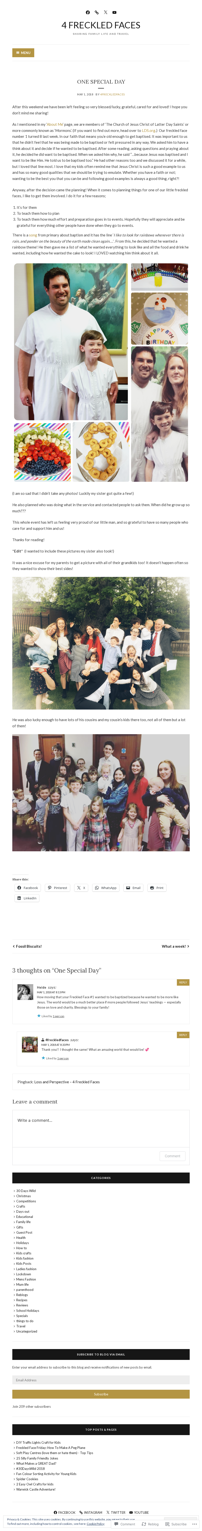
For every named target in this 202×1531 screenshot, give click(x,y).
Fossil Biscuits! (29, 946)
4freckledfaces (112, 94)
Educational (24, 1217)
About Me (55, 124)
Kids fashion (25, 1258)
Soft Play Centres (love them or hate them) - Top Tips (54, 1453)
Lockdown (23, 1274)
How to (21, 1248)
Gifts (19, 1227)
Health (21, 1238)
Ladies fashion (26, 1269)
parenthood (25, 1290)
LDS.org (148, 130)
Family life (23, 1222)
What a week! (174, 946)
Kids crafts (23, 1253)
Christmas (23, 1196)
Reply (183, 982)
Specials (22, 1316)
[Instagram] (96, 12)
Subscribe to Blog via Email (101, 1354)
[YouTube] (114, 12)
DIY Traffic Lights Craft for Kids (38, 1442)
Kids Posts (23, 1263)
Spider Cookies (27, 1479)
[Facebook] (87, 12)
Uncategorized (26, 1331)
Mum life (22, 1284)
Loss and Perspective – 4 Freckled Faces (67, 1082)
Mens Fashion (26, 1279)
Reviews (22, 1305)
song (33, 235)
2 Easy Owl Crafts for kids (34, 1484)
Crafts (20, 1206)
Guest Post (24, 1232)
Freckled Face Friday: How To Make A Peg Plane (50, 1448)
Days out (22, 1211)
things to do (25, 1321)
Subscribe (101, 1394)
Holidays (22, 1243)
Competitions (26, 1201)
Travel (20, 1326)
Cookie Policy (95, 1524)
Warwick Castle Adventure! (36, 1489)
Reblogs (22, 1295)
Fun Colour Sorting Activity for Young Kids (46, 1474)
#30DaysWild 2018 (30, 1469)
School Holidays (27, 1311)
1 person (58, 1016)
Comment (172, 1156)
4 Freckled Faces (101, 24)
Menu (26, 53)
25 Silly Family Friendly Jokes (37, 1458)
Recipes (21, 1300)
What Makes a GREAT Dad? (36, 1463)
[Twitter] (105, 12)
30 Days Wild (26, 1191)
